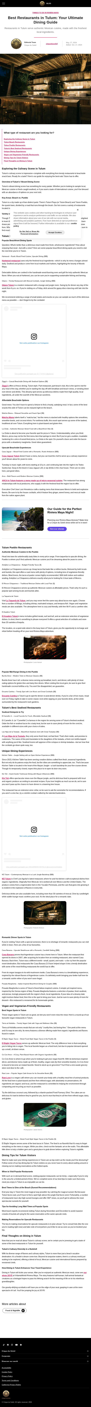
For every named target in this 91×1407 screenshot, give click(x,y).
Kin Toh (5, 778)
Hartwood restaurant (11, 261)
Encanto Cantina (9, 696)
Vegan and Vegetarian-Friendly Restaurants (21, 155)
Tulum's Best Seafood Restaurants (18, 148)
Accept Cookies (55, 232)
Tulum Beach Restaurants (14, 142)
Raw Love (6, 1078)
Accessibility (6, 1368)
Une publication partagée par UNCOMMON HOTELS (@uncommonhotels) (34, 867)
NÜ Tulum (6, 879)
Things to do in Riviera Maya (45, 13)
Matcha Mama (8, 417)
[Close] (77, 209)
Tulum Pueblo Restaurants (14, 145)
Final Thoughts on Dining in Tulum (18, 161)
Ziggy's (5, 386)
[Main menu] (3, 3)
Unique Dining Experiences (15, 151)
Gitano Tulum (8, 285)
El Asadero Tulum (10, 616)
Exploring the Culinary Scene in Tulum (19, 139)
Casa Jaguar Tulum (10, 456)
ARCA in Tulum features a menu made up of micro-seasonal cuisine (32, 481)
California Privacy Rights (11, 1385)
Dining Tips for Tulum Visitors (16, 158)
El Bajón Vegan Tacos (12, 1043)
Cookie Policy (7, 1372)
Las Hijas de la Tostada (14, 736)
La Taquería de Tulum (15, 601)
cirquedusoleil (52, 44)
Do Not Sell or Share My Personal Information (29, 233)
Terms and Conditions (10, 1380)
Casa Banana (8, 955)
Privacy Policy (7, 1376)
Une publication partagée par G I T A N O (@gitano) (34, 374)
